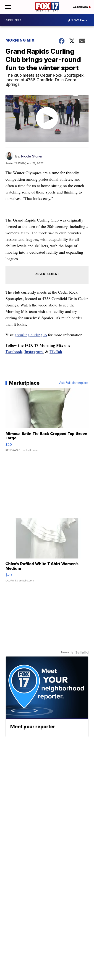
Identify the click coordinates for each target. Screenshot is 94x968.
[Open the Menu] (7, 7)
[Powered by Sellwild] (82, 652)
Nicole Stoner (31, 156)
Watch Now (81, 7)
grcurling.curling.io (31, 334)
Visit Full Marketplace (74, 382)
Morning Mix (20, 40)
